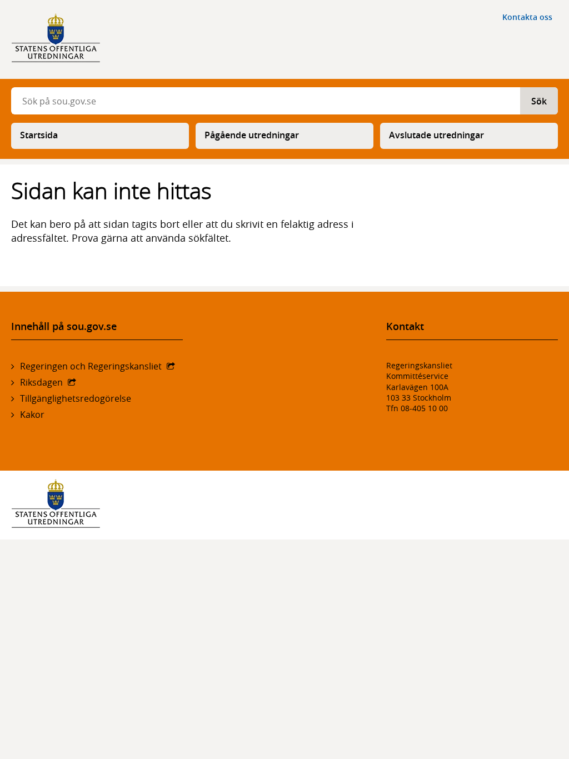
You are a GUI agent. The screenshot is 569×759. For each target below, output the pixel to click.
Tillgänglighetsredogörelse (75, 398)
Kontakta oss (527, 17)
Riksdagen (41, 382)
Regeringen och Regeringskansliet (91, 366)
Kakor (32, 414)
